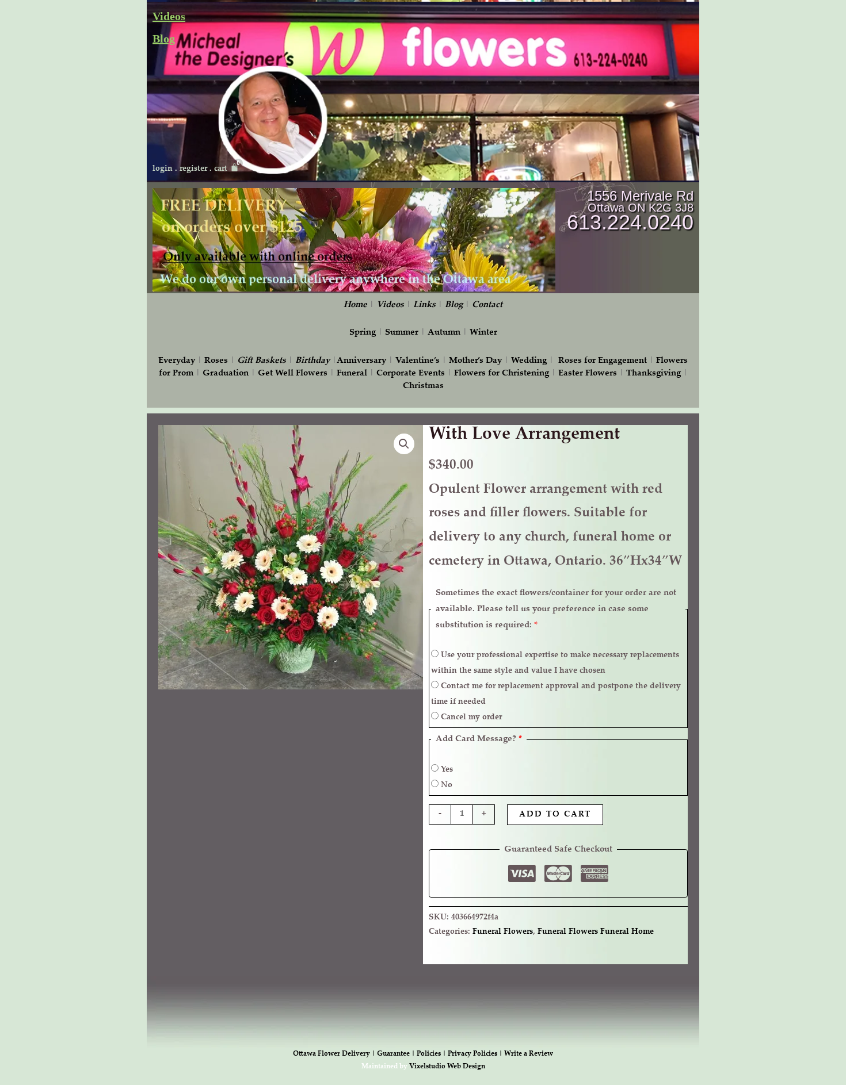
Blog (164, 38)
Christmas (423, 386)
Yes (446, 770)
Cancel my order (470, 718)
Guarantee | (397, 1054)
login (163, 169)
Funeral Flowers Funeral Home (596, 932)
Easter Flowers (587, 373)
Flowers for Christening (501, 373)
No (445, 785)
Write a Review (528, 1054)
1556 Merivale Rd (640, 196)
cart (220, 169)
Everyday (176, 360)
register (193, 169)
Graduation (226, 373)
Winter (483, 332)
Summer (401, 332)
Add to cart (555, 815)
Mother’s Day (475, 360)
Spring (362, 332)
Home (355, 305)
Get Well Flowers (292, 373)
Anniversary (361, 360)
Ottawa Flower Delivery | (335, 1054)
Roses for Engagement (602, 360)
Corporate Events (410, 373)
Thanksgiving (653, 373)
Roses (216, 360)
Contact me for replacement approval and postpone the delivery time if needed (556, 694)
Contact (487, 305)
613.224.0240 (630, 222)
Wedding (529, 360)
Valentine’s (417, 360)
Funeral (352, 373)
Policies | (432, 1054)
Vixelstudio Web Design (447, 1066)
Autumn (444, 332)
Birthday (312, 360)
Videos (169, 16)
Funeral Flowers (502, 932)
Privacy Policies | (476, 1054)
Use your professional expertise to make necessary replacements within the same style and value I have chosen (555, 663)
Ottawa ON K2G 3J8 (640, 207)
